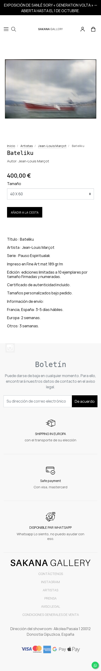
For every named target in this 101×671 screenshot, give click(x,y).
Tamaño (14, 183)
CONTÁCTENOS (50, 573)
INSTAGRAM (50, 582)
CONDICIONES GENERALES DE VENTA (50, 614)
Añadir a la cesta (25, 212)
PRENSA (50, 598)
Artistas (26, 146)
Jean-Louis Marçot (52, 146)
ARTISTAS (50, 590)
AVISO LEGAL (50, 606)
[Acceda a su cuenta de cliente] (83, 28)
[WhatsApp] (95, 665)
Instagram (10, 348)
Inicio (11, 146)
